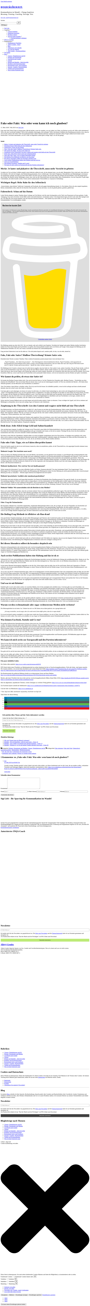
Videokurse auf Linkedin (15, 48)
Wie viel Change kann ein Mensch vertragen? (16, 740)
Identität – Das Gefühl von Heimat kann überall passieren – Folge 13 (23, 743)
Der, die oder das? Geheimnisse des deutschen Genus (17, 751)
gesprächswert (11, 6)
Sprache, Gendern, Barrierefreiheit (17, 67)
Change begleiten (12, 31)
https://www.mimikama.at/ (25, 688)
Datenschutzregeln (59, 723)
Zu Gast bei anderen (13, 49)
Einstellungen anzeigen (22, 1295)
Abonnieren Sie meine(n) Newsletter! (14, 1085)
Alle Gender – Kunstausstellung (16, 51)
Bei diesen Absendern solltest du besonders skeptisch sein (20, 158)
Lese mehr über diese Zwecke (12, 1292)
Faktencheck (76, 748)
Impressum (7, 1080)
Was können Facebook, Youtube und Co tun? (16, 163)
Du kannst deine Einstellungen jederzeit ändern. (13, 1304)
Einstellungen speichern (35, 1295)
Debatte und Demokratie (14, 57)
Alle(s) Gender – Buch (14, 44)
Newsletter (7, 52)
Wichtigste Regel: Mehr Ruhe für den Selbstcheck (18, 146)
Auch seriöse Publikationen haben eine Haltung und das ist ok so (22, 160)
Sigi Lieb (6, 28)
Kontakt (6, 1083)
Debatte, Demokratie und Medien (18, 748)
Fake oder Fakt (68, 748)
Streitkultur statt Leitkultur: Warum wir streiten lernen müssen (19, 753)
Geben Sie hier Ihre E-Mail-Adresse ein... (14, 718)
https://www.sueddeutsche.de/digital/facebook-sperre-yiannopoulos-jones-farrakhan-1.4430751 (53, 685)
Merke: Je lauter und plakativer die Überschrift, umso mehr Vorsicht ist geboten (26, 144)
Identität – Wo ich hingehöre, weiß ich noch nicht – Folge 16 (21, 742)
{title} (6, 1298)
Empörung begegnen (13, 33)
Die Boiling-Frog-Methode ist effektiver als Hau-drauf (19, 157)
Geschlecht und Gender (14, 59)
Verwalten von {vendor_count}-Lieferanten (16, 1290)
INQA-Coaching (9, 39)
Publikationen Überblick (14, 43)
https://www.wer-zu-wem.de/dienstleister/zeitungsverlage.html (69, 682)
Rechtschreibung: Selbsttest (18, 38)
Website (62, 791)
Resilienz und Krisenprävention (16, 64)
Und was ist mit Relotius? (11, 161)
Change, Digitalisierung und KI (16, 56)
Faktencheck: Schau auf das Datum (14, 147)
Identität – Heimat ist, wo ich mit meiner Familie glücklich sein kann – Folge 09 (26, 745)
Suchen (3, 20)
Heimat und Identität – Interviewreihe (18, 62)
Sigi (5, 761)
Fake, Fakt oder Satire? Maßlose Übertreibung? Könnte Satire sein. (22, 149)
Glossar (10, 60)
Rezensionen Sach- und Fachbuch (17, 65)
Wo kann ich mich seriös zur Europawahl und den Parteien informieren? (24, 165)
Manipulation (15, 750)
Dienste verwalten (9, 1288)
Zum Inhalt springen (6, 1)
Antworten (7, 771)
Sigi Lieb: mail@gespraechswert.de (9, 17)
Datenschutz (41, 1077)
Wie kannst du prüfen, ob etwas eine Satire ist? (17, 150)
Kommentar (4, 788)
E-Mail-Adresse (32, 791)
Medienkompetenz (25, 750)
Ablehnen (11, 1295)
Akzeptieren (4, 1295)
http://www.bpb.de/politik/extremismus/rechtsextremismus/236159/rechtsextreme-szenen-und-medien (29, 675)
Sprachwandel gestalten (14, 36)
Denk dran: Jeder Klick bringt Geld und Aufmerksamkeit (20, 154)
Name (2, 791)
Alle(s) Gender (7, 944)
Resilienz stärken (12, 35)
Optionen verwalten (9, 1287)
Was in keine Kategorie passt (16, 70)
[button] (5, 698)
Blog (9, 46)
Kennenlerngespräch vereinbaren (10, 827)
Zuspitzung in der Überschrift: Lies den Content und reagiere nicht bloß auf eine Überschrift (29, 152)
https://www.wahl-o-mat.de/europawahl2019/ (28, 664)
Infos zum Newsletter (43, 723)
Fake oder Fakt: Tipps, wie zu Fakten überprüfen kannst (19, 155)
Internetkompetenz (6, 750)
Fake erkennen (59, 748)
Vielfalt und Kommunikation (16, 68)
